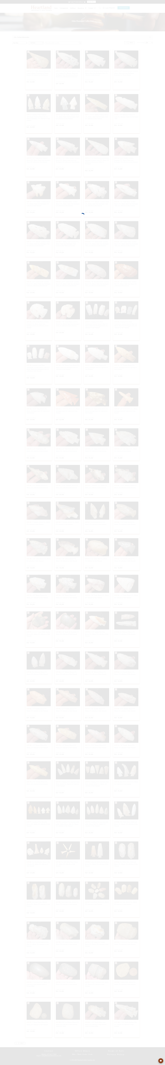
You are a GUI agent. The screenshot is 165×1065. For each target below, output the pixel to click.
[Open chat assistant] (160, 1060)
